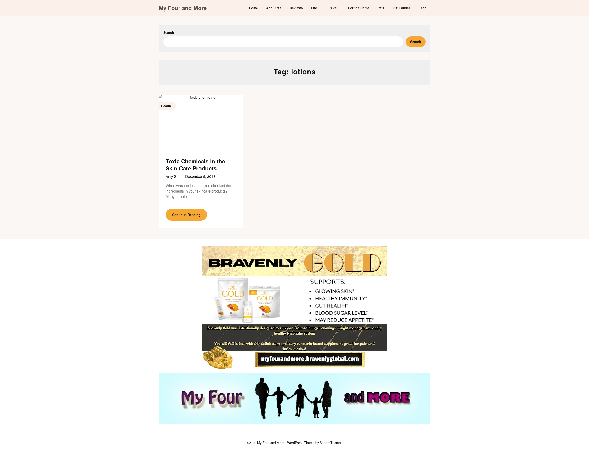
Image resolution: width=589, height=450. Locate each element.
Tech (423, 8)
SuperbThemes (331, 442)
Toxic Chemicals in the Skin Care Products (195, 164)
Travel (332, 8)
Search (168, 32)
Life (314, 8)
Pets (381, 8)
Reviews (296, 8)
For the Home (358, 8)
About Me (273, 8)
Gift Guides (402, 8)
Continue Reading (186, 214)
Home (253, 8)
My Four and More (183, 8)
